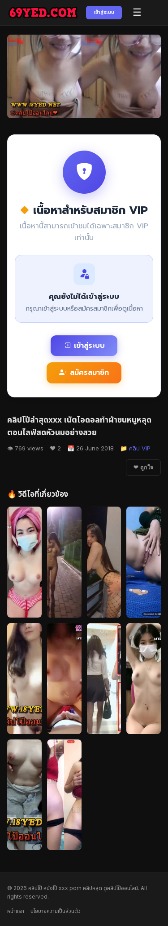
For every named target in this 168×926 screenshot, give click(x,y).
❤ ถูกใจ (143, 467)
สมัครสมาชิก (89, 372)
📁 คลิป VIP (135, 448)
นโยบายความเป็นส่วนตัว (55, 911)
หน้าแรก (15, 911)
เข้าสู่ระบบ (104, 12)
